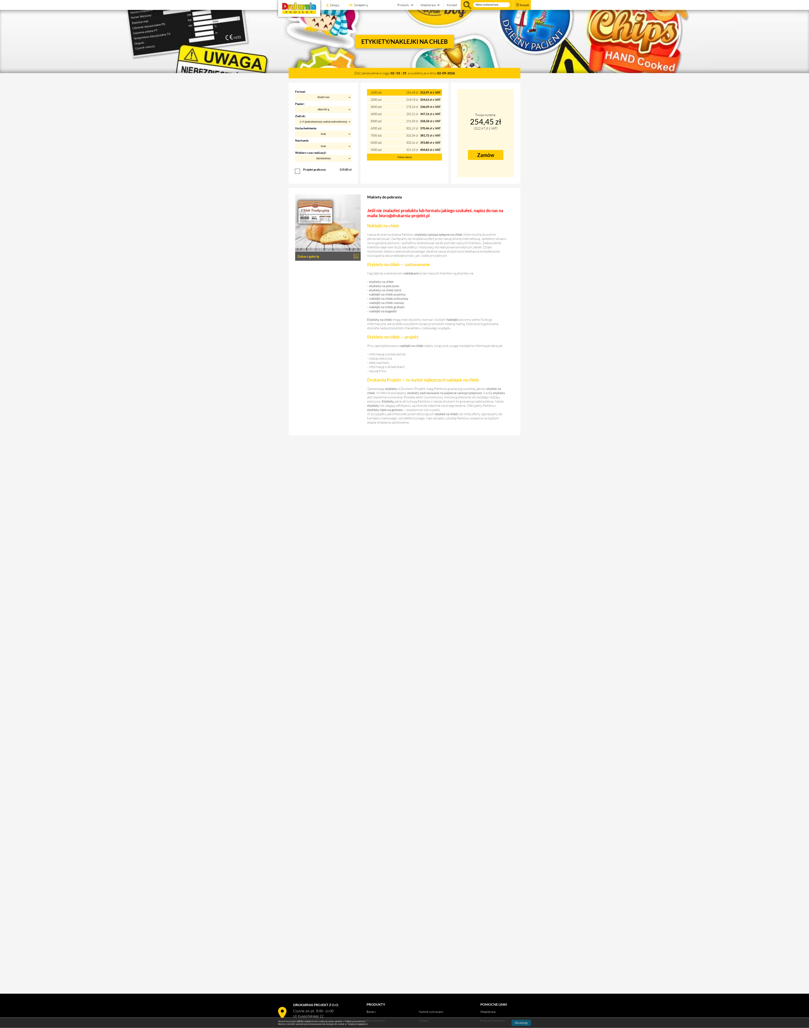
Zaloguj (334, 5)
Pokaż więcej (405, 157)
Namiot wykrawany (431, 1011)
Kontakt (452, 5)
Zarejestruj (361, 5)
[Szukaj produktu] (487, 5)
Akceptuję (521, 1022)
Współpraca (428, 5)
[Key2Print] (299, 8)
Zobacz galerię (308, 256)
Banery (371, 1011)
